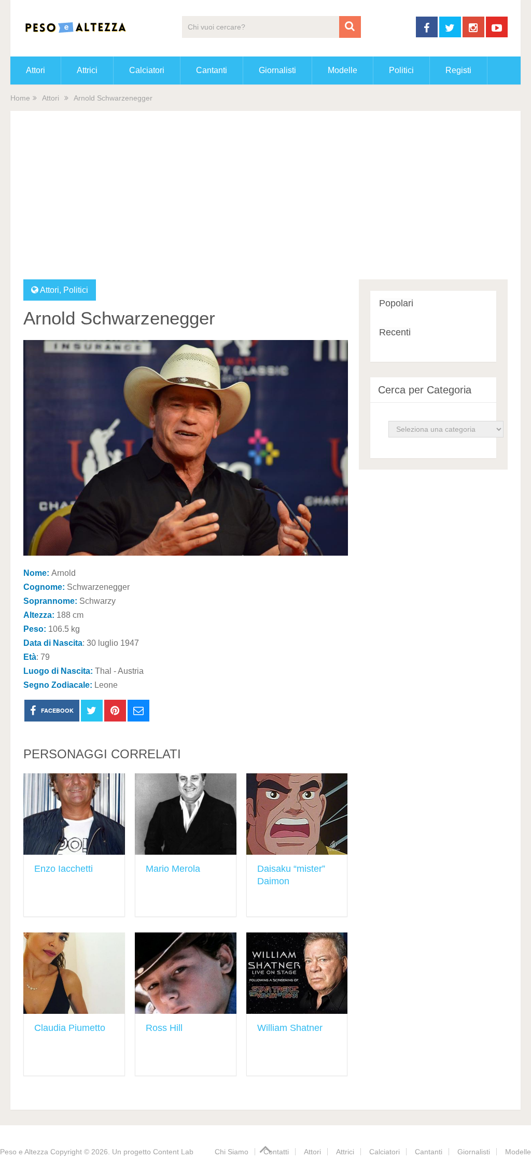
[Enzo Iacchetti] (74, 814)
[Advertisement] (266, 201)
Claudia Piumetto (69, 1028)
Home (20, 98)
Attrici (87, 70)
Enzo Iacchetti (63, 869)
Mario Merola (173, 869)
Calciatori (146, 70)
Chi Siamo (231, 1152)
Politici (401, 70)
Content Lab (173, 1152)
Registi (458, 70)
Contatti (276, 1152)
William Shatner (290, 1028)
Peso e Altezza (24, 1152)
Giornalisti (277, 70)
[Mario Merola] (185, 814)
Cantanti (211, 70)
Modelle (342, 70)
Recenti (395, 332)
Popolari (396, 303)
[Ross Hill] (185, 973)
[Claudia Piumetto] (74, 973)
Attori (35, 70)
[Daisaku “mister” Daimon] (297, 814)
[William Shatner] (297, 973)
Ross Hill (164, 1028)
